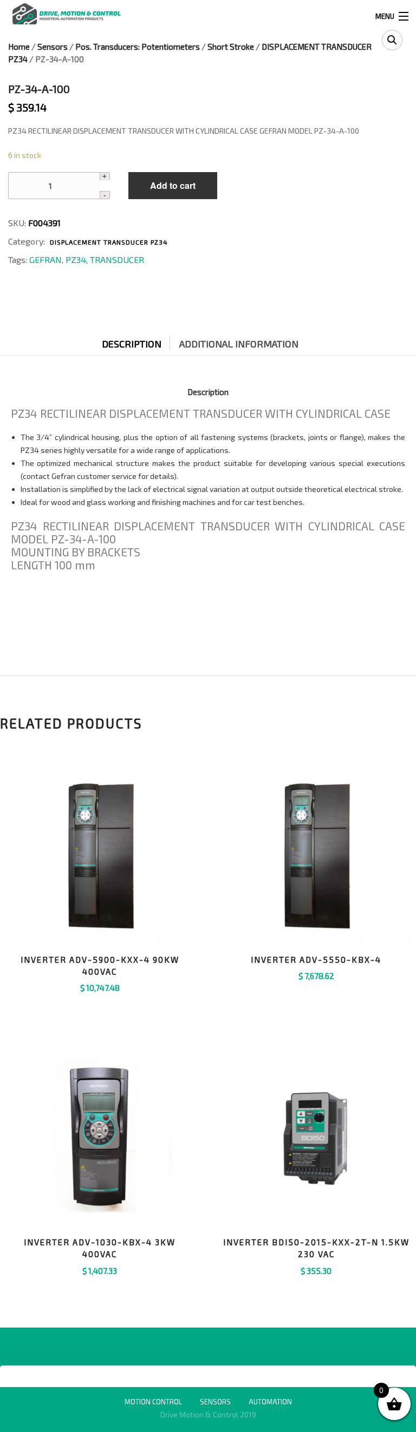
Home (19, 46)
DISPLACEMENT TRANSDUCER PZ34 (109, 242)
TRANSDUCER (117, 259)
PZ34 (76, 259)
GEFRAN (45, 259)
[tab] (140, 341)
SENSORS (215, 1401)
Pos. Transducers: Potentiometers (137, 46)
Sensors (52, 46)
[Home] (66, 15)
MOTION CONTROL (153, 1401)
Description (131, 344)
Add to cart (173, 185)
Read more (316, 1284)
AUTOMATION (270, 1401)
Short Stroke (230, 46)
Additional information (238, 344)
